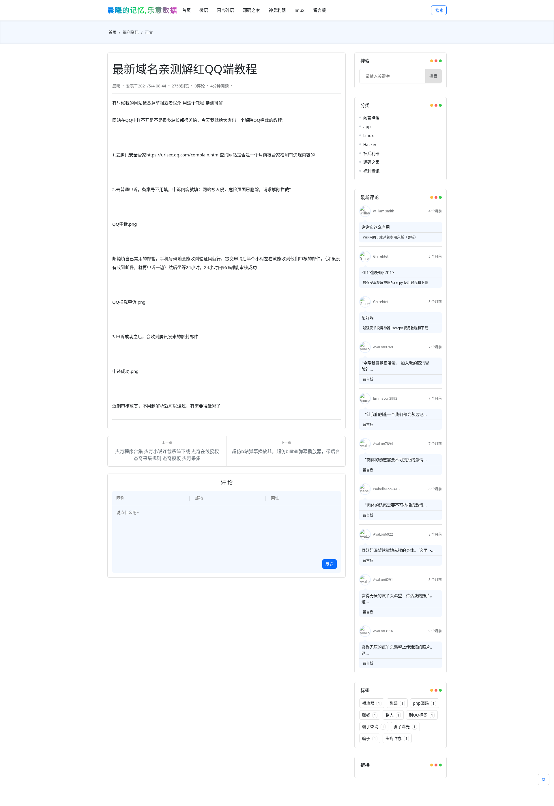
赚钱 (369, 715)
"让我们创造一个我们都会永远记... (394, 414)
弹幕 (396, 703)
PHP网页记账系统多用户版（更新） (390, 237)
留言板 (368, 379)
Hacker (370, 144)
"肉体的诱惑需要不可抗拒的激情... (394, 459)
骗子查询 (373, 726)
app (367, 126)
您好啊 (368, 317)
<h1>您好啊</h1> (378, 272)
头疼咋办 (396, 738)
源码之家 (371, 162)
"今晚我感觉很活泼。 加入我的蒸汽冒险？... (395, 366)
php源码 (424, 703)
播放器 (371, 703)
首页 (112, 32)
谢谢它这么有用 (376, 227)
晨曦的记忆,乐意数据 (142, 10)
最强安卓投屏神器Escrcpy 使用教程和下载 (395, 282)
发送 (329, 564)
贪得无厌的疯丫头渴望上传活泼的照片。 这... (398, 598)
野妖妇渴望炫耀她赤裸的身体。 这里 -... (398, 550)
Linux (368, 135)
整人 (392, 715)
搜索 (439, 10)
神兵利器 (371, 153)
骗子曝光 (404, 726)
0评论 (199, 86)
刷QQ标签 (421, 715)
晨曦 (116, 86)
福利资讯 (131, 32)
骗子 (369, 738)
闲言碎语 (371, 117)
